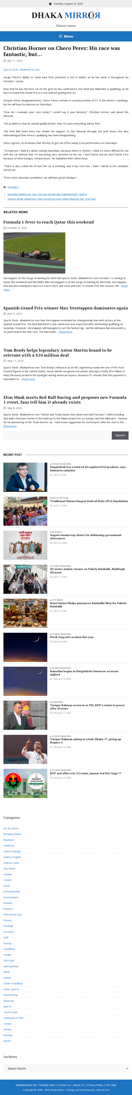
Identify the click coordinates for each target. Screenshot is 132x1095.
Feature (8, 908)
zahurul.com (102, 1089)
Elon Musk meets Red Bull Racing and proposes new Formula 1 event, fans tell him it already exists (64, 400)
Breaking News (12, 834)
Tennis (7, 1023)
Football (8, 926)
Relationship (10, 995)
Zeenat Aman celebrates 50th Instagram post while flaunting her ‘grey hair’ (52, 199)
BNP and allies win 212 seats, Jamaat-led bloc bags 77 (86, 773)
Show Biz (8, 1000)
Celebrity (8, 845)
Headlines (57, 702)
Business (57, 532)
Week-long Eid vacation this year (72, 637)
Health (7, 954)
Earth (6, 885)
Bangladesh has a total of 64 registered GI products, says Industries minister (88, 468)
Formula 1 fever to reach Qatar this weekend (48, 222)
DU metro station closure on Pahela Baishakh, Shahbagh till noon (87, 570)
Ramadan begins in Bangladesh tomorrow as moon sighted (84, 672)
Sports (7, 1006)
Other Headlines (61, 464)
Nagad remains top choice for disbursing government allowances (86, 536)
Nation (7, 977)
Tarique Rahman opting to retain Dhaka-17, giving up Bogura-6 (85, 740)
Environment (10, 897)
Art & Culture (60, 498)
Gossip (7, 943)
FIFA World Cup (12, 914)
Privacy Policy (95, 1085)
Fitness (7, 920)
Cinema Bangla (12, 851)
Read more (65, 331)
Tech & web (10, 1012)
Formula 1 (13, 187)
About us (79, 1085)
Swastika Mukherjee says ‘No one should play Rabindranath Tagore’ (47, 194)
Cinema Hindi (11, 862)
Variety (7, 1029)
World (6, 1041)
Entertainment (11, 891)
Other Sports (11, 989)
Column (7, 874)
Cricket (7, 880)
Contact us (64, 1085)
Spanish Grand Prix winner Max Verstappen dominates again (65, 308)
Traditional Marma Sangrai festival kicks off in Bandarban (89, 501)
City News (57, 600)
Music (6, 972)
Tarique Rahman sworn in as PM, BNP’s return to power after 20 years (87, 706)
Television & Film (13, 1018)
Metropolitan (11, 966)
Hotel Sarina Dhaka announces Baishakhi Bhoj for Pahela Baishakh (88, 604)
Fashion (7, 903)
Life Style (8, 960)
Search (120, 435)
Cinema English (12, 857)
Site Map (111, 1085)
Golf (5, 937)
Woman (7, 1035)
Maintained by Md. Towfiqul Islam (35, 1085)
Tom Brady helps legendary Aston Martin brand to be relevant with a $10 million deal (57, 352)
